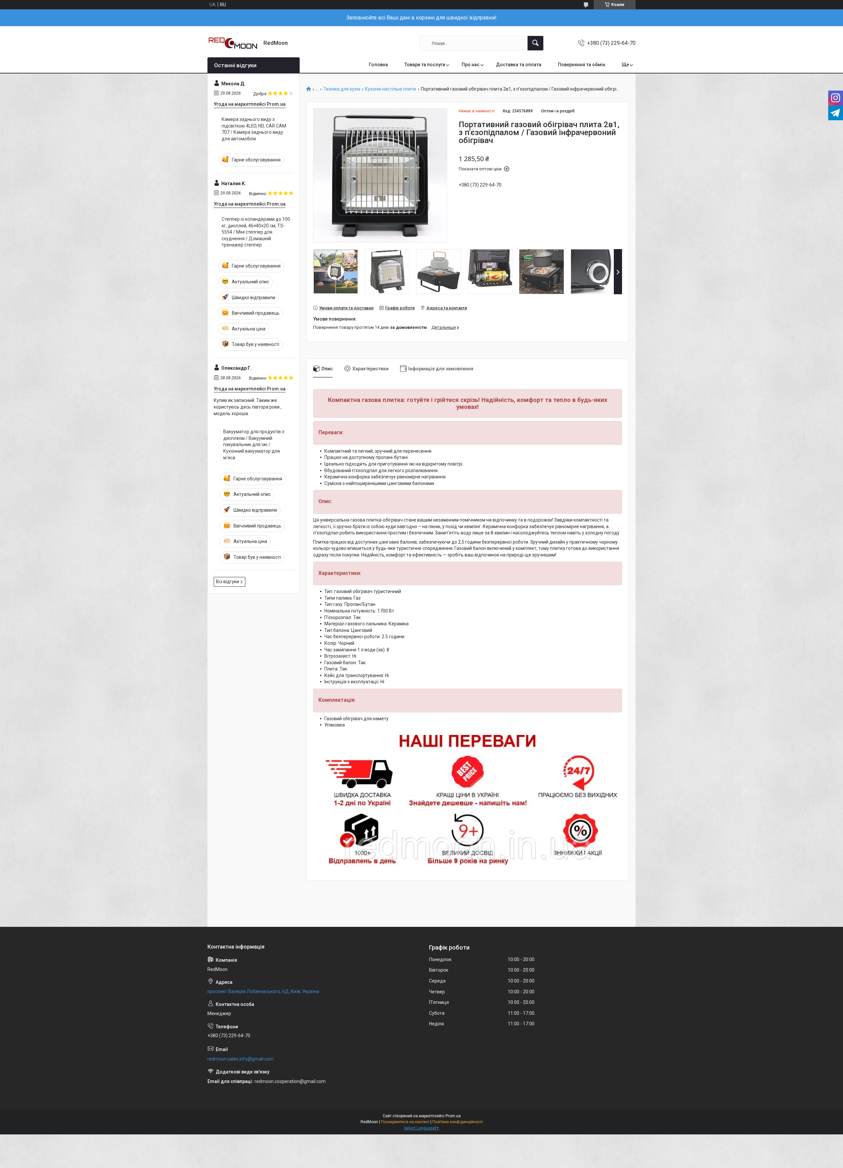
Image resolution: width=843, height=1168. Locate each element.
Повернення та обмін (581, 64)
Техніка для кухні (341, 89)
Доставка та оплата (518, 64)
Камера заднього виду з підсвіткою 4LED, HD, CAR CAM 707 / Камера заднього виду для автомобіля (254, 129)
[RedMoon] (232, 43)
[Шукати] (535, 43)
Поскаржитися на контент (405, 1122)
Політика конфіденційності (457, 1122)
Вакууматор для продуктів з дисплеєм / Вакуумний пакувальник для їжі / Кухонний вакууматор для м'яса (253, 444)
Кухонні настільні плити (390, 89)
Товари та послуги (424, 64)
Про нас (470, 64)
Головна (378, 64)
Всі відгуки (227, 581)
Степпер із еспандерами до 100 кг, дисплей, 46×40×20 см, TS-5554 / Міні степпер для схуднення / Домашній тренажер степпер (256, 231)
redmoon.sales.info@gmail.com (240, 1059)
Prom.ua (453, 1116)
